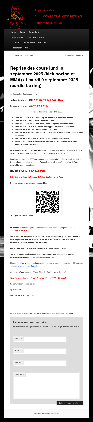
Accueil (13, 32)
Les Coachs (15, 42)
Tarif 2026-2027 (16, 48)
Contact (22, 32)
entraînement (34, 313)
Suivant (79, 55)
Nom (18, 339)
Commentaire (19, 374)
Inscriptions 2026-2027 (36, 37)
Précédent (69, 55)
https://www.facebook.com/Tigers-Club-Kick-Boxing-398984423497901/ (38, 277)
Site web (18, 362)
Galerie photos (34, 32)
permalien (69, 313)
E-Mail (18, 351)
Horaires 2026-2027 (17, 37)
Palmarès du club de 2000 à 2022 (34, 42)
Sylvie (31, 55)
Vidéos (27, 48)
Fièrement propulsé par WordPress (46, 413)
